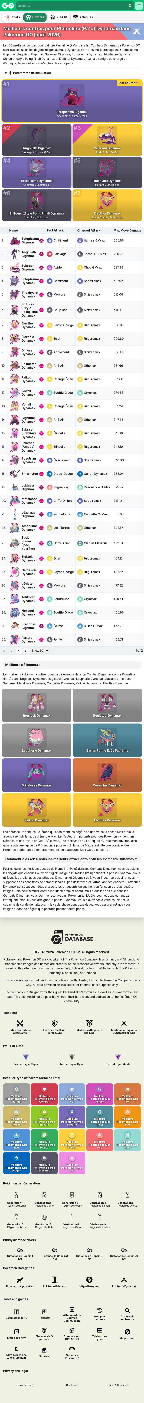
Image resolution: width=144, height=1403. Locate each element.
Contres (38, 17)
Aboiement (61, 352)
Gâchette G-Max (95, 514)
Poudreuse (61, 599)
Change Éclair (63, 379)
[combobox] (71, 6)
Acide (58, 267)
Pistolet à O (62, 514)
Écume (58, 626)
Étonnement (62, 460)
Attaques (86, 17)
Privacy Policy (26, 1384)
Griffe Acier (62, 543)
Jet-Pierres (62, 528)
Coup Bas (60, 310)
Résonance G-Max (97, 487)
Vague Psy (61, 487)
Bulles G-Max (93, 626)
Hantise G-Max (94, 240)
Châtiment (61, 240)
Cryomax (90, 392)
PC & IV (62, 17)
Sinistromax (92, 294)
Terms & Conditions (118, 1384)
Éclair (57, 338)
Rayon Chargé (64, 325)
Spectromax (92, 281)
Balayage (60, 254)
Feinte (58, 639)
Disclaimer (72, 1384)
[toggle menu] (130, 5)
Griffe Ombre (63, 501)
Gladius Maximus (95, 543)
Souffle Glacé (63, 392)
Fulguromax (92, 325)
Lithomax (90, 365)
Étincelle (60, 433)
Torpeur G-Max (95, 254)
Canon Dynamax (95, 474)
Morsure (60, 294)
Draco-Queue (63, 474)
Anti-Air (59, 365)
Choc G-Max (93, 267)
